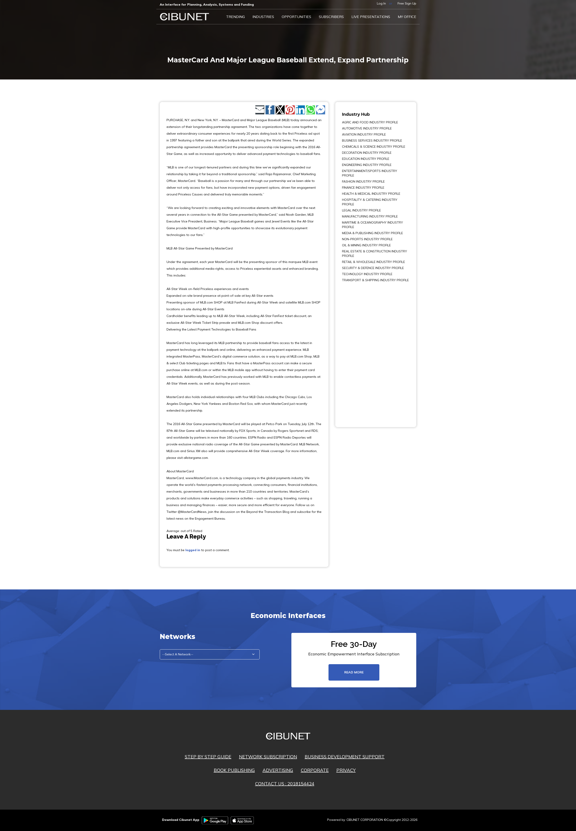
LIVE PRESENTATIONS (370, 16)
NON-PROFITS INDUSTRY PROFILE (367, 239)
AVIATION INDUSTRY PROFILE (364, 134)
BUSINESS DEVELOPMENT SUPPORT (345, 756)
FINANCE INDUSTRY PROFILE (363, 188)
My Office (407, 16)
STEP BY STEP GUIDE (208, 756)
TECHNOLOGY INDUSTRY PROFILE (367, 274)
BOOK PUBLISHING (234, 770)
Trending (235, 16)
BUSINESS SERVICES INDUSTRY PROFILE (372, 140)
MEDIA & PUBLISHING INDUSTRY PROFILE (372, 233)
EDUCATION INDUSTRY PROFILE (365, 159)
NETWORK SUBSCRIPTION (268, 756)
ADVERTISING (278, 770)
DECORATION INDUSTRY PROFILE (367, 153)
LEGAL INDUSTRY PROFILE (361, 210)
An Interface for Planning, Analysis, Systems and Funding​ (207, 4)
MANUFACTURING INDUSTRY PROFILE (370, 216)
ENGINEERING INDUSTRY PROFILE (367, 165)
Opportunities (296, 16)
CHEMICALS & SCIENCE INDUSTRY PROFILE (373, 147)
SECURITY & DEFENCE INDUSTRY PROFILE (373, 268)
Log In (381, 3)
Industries (263, 16)
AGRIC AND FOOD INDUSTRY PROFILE (370, 122)
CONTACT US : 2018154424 (284, 783)
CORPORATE (315, 770)
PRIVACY (346, 770)
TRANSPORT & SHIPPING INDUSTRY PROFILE (375, 280)
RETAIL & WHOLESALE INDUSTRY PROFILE (373, 262)
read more (354, 672)
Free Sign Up (407, 3)
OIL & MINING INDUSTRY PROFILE (366, 245)
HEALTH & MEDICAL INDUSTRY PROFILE (371, 194)
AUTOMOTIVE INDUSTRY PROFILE (367, 128)
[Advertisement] (355, 351)
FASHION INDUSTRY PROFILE (363, 181)
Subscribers (331, 16)
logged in (192, 550)
